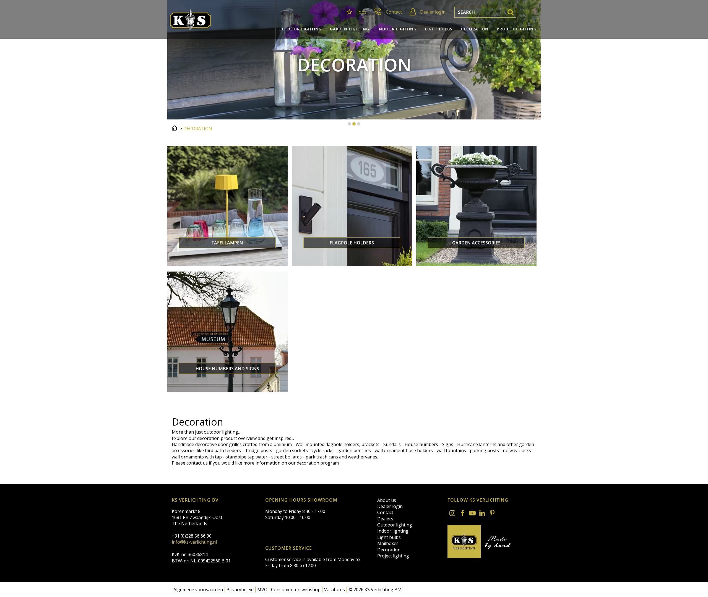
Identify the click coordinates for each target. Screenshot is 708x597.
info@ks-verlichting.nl (194, 542)
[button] (349, 124)
